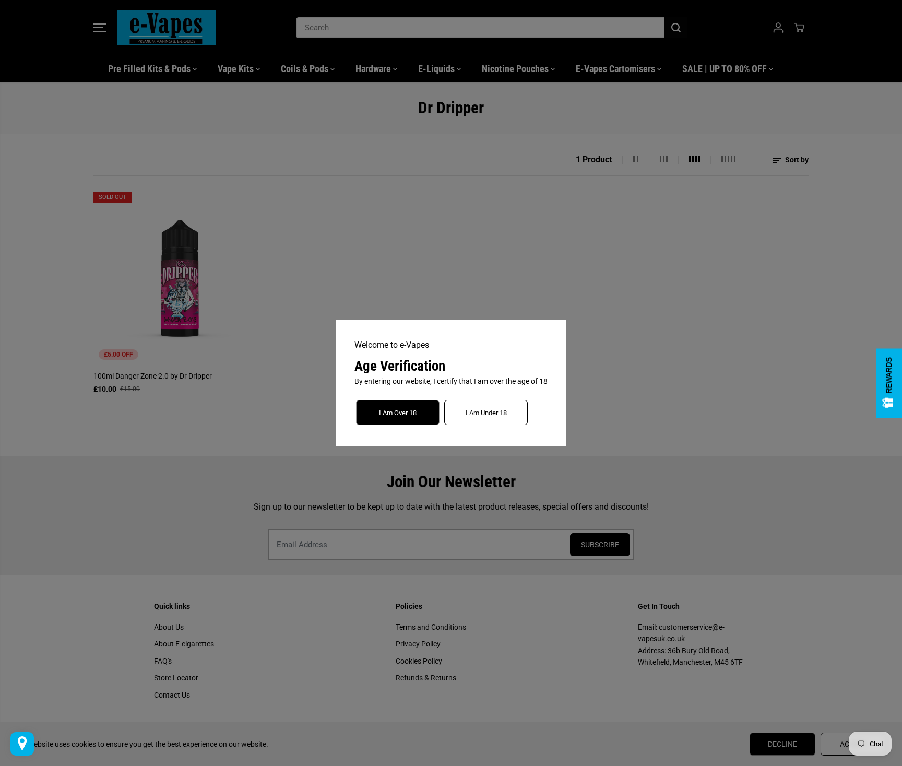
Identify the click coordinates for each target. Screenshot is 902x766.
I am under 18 (486, 413)
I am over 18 (398, 413)
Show (889, 383)
